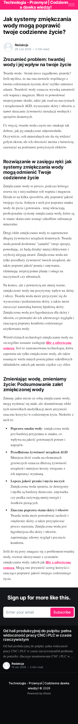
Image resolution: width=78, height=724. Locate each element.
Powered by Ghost (39, 693)
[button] (71, 4)
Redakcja (21, 45)
